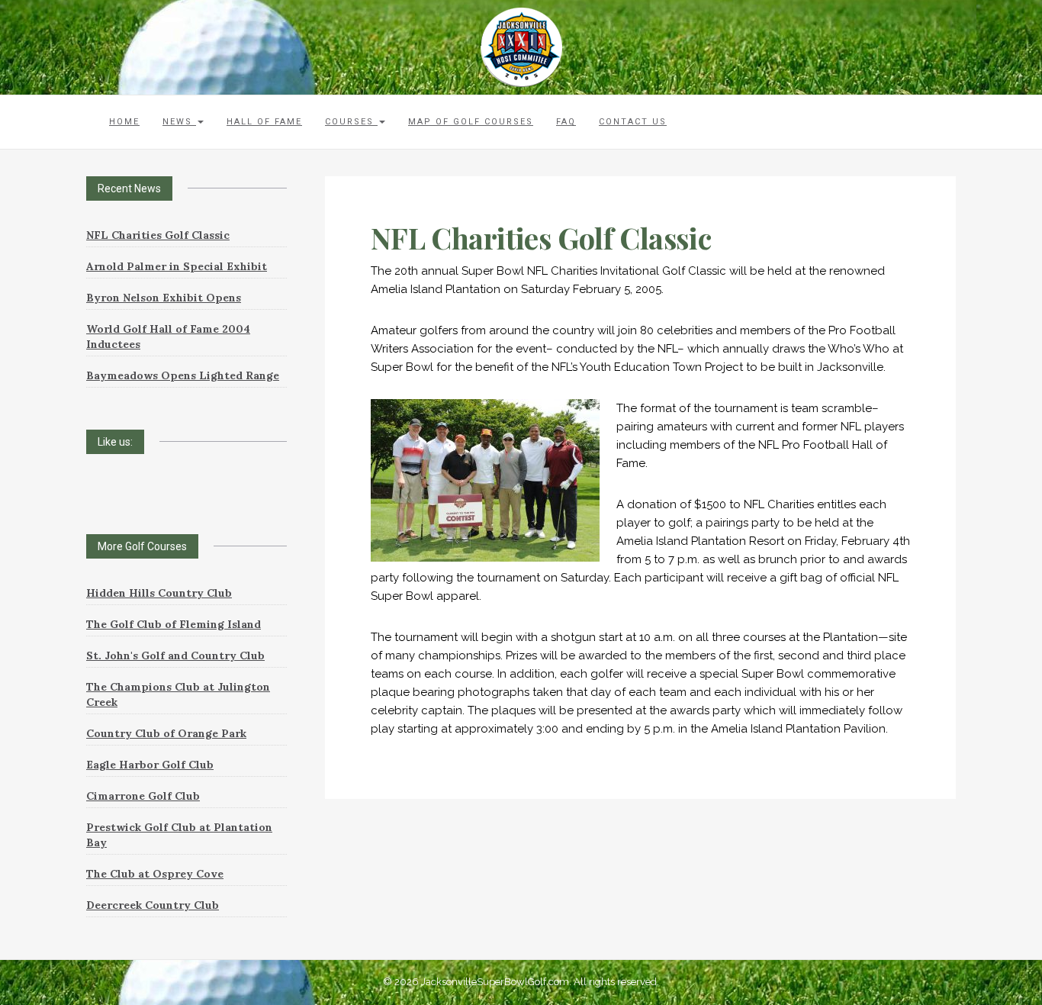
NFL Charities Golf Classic (158, 235)
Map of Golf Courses (470, 122)
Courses (351, 122)
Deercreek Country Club (152, 905)
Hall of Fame (264, 122)
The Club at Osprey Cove (155, 874)
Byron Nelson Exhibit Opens (163, 297)
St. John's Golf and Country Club (175, 655)
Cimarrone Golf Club (143, 796)
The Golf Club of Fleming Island (173, 624)
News (179, 122)
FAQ (566, 122)
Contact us (633, 122)
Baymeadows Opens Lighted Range (182, 375)
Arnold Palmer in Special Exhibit (176, 266)
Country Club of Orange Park (166, 733)
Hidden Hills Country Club (159, 593)
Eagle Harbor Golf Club (150, 764)
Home (124, 122)
